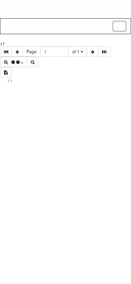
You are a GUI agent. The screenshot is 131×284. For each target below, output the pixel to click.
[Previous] (9, 80)
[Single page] (6, 72)
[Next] (11, 80)
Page (32, 51)
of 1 (76, 51)
